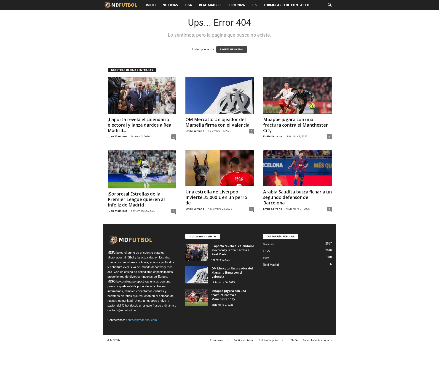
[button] (329, 5)
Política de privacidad (272, 340)
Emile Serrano (194, 131)
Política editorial (244, 340)
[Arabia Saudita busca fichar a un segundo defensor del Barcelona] (297, 168)
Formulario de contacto (286, 5)
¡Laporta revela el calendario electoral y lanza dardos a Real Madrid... (140, 125)
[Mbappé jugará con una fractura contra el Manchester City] (297, 95)
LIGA (188, 5)
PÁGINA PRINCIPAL (232, 49)
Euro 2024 (236, 5)
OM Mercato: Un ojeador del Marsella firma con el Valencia (217, 122)
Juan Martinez (117, 136)
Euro (266, 258)
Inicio (151, 5)
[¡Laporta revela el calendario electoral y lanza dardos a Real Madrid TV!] (142, 95)
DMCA (294, 340)
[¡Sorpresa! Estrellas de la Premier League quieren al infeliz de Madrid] (142, 169)
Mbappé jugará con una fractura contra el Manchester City (295, 125)
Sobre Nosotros (218, 340)
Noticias (170, 5)
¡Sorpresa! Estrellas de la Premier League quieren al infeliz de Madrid (136, 199)
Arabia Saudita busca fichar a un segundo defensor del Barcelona (297, 197)
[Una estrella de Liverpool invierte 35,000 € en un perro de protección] (219, 168)
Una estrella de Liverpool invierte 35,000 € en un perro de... (216, 197)
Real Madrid (210, 5)
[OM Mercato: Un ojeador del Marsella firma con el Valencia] (219, 95)
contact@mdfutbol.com (141, 320)
